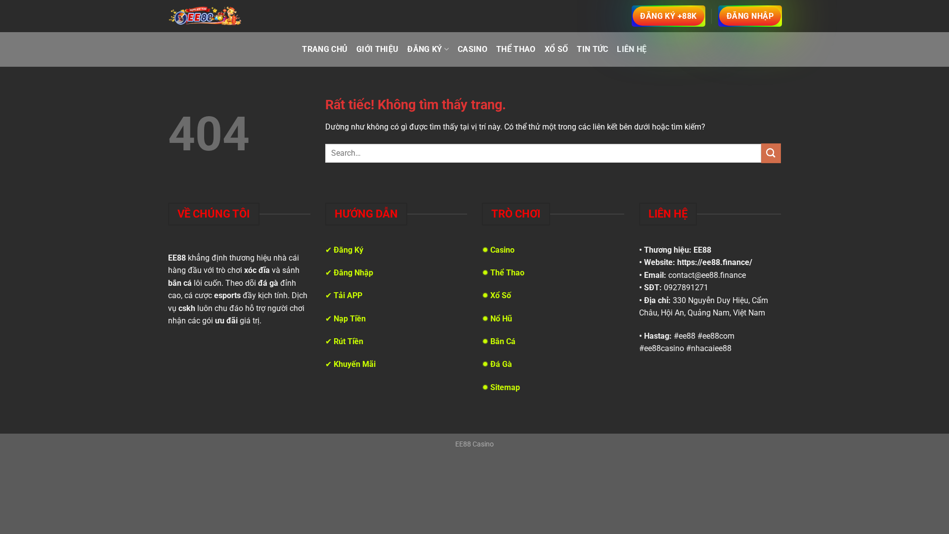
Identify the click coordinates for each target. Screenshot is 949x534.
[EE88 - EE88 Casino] (205, 15)
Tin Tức (592, 49)
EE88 (702, 250)
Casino (472, 49)
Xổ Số (556, 49)
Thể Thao (516, 49)
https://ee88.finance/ (714, 262)
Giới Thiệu (377, 49)
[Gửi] (771, 153)
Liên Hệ (632, 49)
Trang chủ (324, 49)
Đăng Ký (424, 49)
